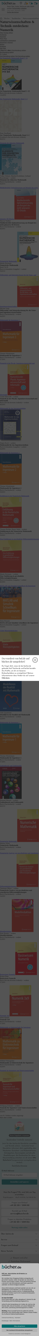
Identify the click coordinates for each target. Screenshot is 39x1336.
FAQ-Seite (6, 678)
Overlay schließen (35, 660)
